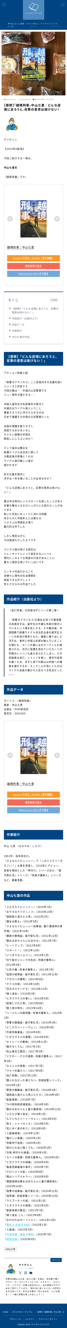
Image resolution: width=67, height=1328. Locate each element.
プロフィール (15, 1319)
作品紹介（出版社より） (26, 318)
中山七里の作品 (21, 337)
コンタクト (29, 1319)
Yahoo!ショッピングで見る (33, 273)
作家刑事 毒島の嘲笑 (20, 1234)
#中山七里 (10, 1249)
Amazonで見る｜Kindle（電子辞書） (33, 258)
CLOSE (54, 300)
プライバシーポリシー (47, 1319)
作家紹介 (17, 330)
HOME (5, 1312)
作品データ (18, 324)
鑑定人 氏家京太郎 (18, 1224)
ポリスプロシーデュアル (44, 99)
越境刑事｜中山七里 (20, 247)
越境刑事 (12, 1239)
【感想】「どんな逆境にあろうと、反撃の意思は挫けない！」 (35, 310)
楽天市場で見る (33, 266)
